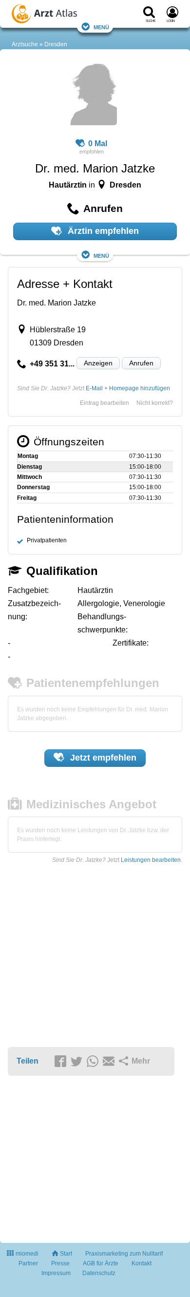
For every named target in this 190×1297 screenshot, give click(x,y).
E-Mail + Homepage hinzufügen (128, 388)
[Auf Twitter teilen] (78, 1061)
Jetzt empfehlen (102, 758)
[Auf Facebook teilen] (62, 1061)
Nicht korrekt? (154, 403)
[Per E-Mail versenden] (110, 1061)
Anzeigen (98, 363)
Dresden (55, 44)
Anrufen (141, 363)
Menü (101, 26)
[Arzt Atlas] (58, 15)
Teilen (27, 1061)
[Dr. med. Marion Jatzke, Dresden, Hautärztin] (91, 92)
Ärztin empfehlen (102, 231)
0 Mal (97, 143)
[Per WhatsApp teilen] (94, 1061)
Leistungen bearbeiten (151, 860)
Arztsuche (25, 44)
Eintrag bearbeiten (104, 403)
